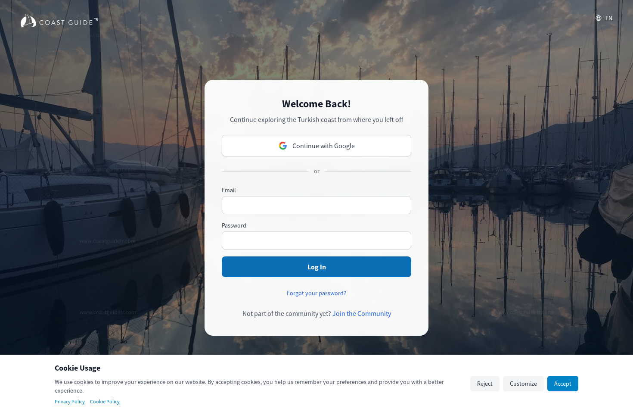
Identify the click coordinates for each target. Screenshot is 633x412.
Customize (523, 383)
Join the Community (361, 313)
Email (229, 190)
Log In (316, 266)
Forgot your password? (316, 293)
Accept (562, 383)
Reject (485, 383)
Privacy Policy (70, 401)
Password (234, 225)
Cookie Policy (105, 401)
